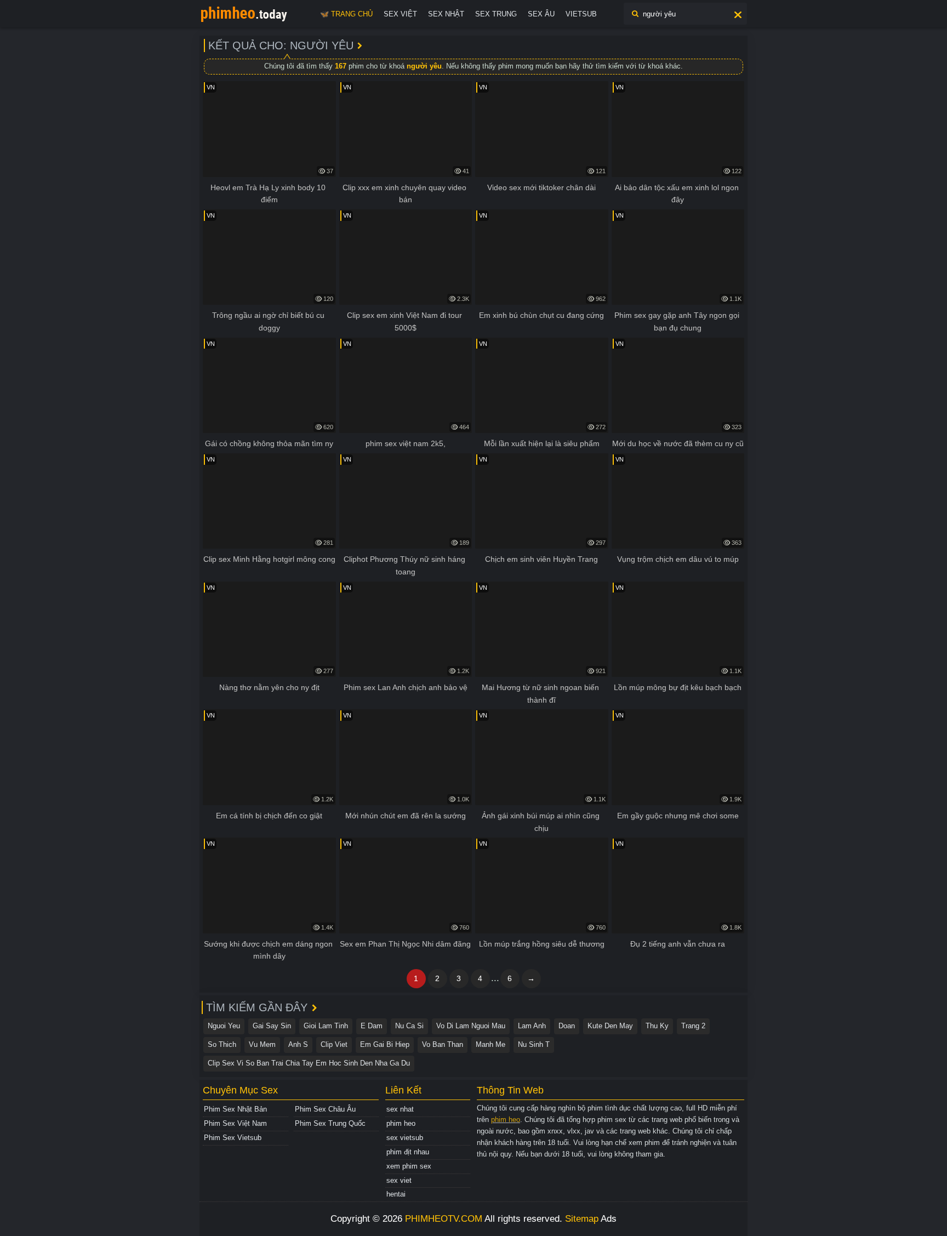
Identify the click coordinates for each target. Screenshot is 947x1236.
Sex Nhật (446, 14)
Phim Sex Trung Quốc (330, 1123)
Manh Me (490, 1044)
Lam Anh (532, 1026)
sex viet (399, 1180)
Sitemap (581, 1219)
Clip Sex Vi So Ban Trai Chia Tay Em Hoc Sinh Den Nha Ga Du (309, 1063)
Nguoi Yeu (224, 1026)
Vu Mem (262, 1044)
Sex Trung (496, 14)
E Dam (372, 1026)
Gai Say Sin (272, 1026)
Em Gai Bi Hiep (384, 1044)
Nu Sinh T (534, 1044)
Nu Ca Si (409, 1026)
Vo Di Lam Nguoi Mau (470, 1026)
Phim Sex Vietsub (232, 1138)
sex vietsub (404, 1138)
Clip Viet (334, 1044)
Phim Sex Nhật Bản (235, 1109)
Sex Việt (400, 14)
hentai (396, 1194)
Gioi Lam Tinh (326, 1026)
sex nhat (400, 1109)
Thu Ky (657, 1026)
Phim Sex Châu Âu (325, 1109)
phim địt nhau (407, 1152)
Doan (566, 1026)
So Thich (222, 1044)
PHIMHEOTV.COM (443, 1219)
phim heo (400, 1123)
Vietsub (581, 14)
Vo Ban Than (442, 1044)
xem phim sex (408, 1166)
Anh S (298, 1044)
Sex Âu (541, 14)
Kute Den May (610, 1026)
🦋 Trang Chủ (346, 14)
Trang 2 (693, 1026)
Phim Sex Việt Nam (235, 1123)
